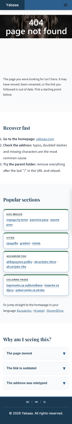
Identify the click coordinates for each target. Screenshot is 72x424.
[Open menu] (65, 5)
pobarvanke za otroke (30, 290)
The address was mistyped (27, 383)
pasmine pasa (39, 220)
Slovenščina (55, 311)
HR (36, 402)
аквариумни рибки (19, 262)
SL (44, 402)
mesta (36, 243)
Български (24, 311)
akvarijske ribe (16, 266)
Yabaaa (12, 5)
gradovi (25, 243)
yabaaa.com (45, 139)
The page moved (19, 353)
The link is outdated (21, 368)
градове (12, 243)
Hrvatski (39, 311)
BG (27, 402)
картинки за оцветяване (24, 285)
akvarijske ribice (45, 262)
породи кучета (17, 220)
